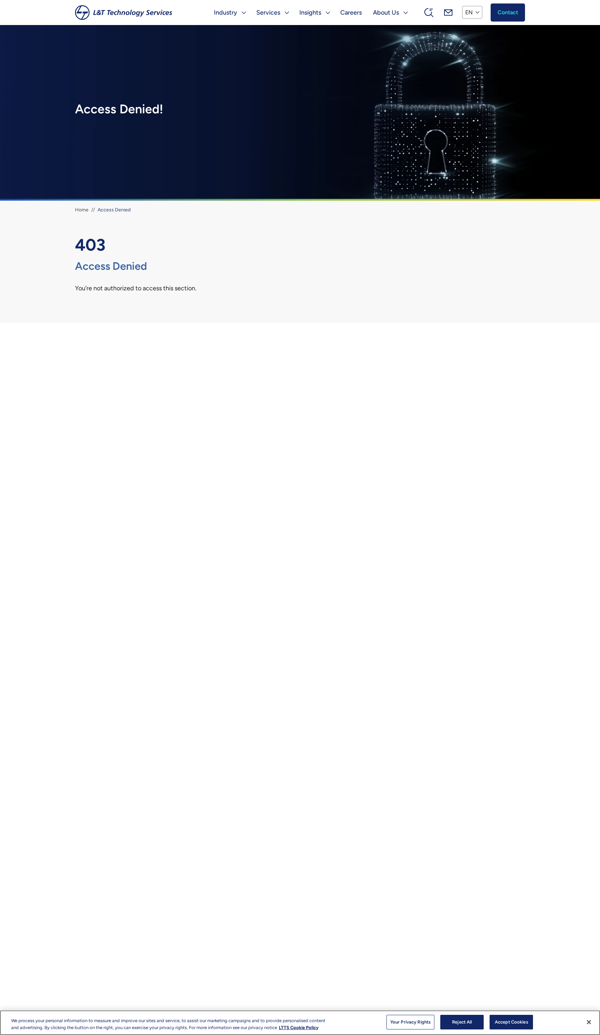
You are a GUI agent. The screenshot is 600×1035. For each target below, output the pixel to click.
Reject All (462, 1022)
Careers (351, 12)
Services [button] (268, 12)
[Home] (123, 12)
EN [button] (469, 12)
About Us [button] (386, 12)
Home (82, 210)
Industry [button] (225, 12)
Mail (448, 12)
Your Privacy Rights (410, 1022)
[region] (300, 1022)
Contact (508, 12)
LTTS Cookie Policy (298, 1027)
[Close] (589, 1022)
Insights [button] (310, 12)
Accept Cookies (511, 1022)
